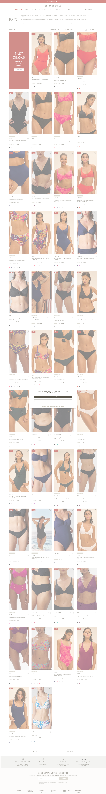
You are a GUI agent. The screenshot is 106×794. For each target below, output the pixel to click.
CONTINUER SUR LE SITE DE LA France (53, 400)
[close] (74, 387)
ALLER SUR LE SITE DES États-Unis (53, 397)
